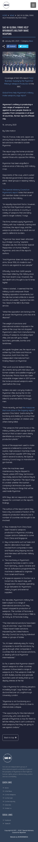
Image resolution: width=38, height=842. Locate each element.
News (12, 15)
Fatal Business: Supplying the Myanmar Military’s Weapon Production (18, 81)
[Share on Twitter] (23, 46)
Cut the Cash (9, 798)
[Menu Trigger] (33, 5)
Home (4, 15)
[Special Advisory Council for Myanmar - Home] (17, 758)
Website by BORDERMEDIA (19, 837)
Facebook (8, 820)
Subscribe (8, 805)
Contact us (8, 808)
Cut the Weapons (10, 795)
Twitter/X (7, 823)
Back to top (9, 737)
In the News (8, 791)
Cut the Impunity (10, 801)
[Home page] (6, 5)
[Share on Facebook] (11, 46)
